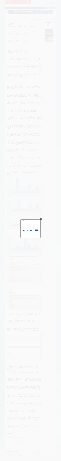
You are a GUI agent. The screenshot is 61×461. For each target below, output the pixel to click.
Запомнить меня (26, 230)
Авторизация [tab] (25, 220)
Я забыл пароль (31, 230)
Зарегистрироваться (26, 231)
